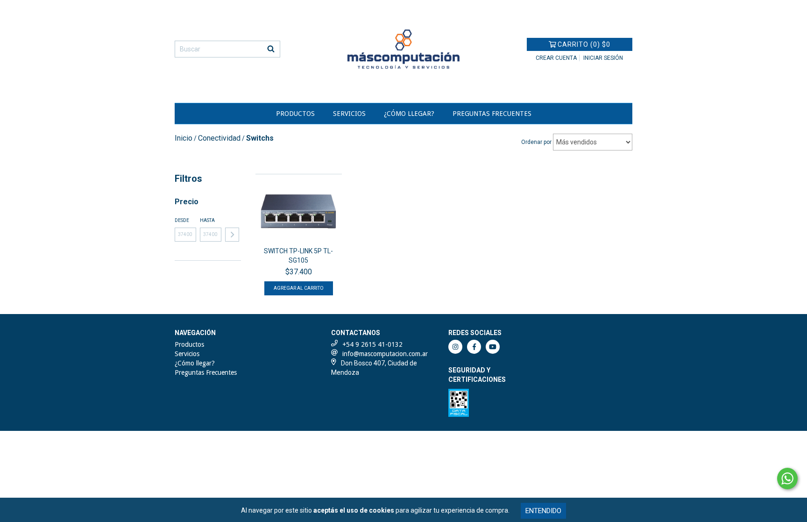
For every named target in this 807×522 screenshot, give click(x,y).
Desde (182, 220)
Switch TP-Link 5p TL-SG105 (298, 255)
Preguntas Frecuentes (492, 113)
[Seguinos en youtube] (493, 347)
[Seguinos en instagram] (455, 347)
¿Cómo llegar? (409, 113)
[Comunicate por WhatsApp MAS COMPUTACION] (787, 478)
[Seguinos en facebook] (474, 347)
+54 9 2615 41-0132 (372, 344)
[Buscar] (271, 49)
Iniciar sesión (603, 58)
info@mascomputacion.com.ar (385, 354)
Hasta (207, 220)
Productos (295, 113)
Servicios (349, 113)
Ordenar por (536, 142)
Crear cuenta (556, 58)
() (584, 44)
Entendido (543, 511)
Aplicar (232, 235)
